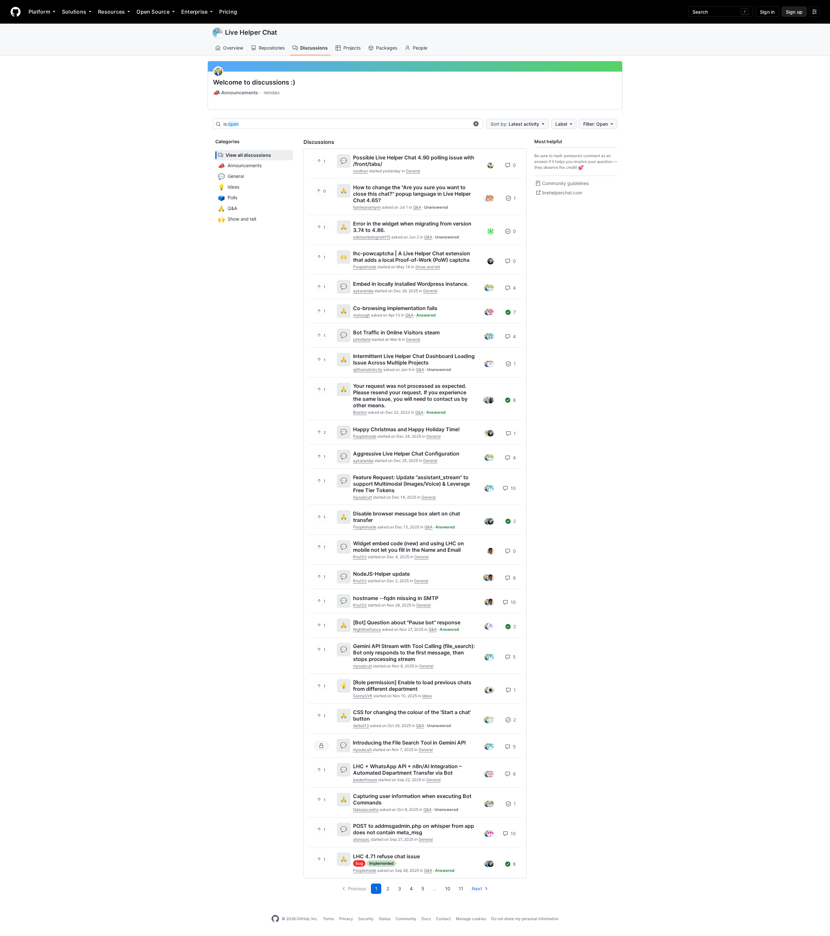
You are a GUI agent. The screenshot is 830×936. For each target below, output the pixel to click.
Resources (111, 11)
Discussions (314, 48)
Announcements (235, 92)
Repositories (272, 48)
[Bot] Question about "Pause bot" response (406, 622)
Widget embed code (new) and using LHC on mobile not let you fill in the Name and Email (408, 546)
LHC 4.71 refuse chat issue (386, 856)
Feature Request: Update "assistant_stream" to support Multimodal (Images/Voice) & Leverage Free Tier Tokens (411, 483)
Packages (386, 48)
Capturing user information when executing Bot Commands (412, 799)
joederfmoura (365, 779)
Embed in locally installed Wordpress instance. (410, 284)
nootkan (360, 170)
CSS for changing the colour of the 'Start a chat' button (412, 715)
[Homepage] (15, 11)
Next (477, 888)
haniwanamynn (367, 207)
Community (406, 918)
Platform (39, 11)
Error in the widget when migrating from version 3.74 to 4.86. (412, 226)
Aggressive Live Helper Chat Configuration (406, 453)
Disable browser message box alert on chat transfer (406, 516)
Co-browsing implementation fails (395, 308)
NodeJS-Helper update (381, 574)
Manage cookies (471, 918)
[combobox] (346, 124)
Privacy (346, 918)
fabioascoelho (366, 809)
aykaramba (363, 290)
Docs (426, 918)
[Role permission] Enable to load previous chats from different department (412, 685)
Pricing (228, 11)
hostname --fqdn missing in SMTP (395, 598)
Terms (328, 918)
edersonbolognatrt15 (371, 237)
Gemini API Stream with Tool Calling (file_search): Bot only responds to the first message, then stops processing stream (414, 652)
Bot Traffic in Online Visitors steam (396, 332)
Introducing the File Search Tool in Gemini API (409, 742)
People (420, 48)
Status (384, 918)
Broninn (360, 412)
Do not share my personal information (525, 918)
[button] (475, 124)
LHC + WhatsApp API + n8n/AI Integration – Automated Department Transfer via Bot (407, 769)
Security (366, 918)
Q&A (417, 207)
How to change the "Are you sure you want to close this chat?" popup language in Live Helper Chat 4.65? (412, 193)
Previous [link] (357, 888)
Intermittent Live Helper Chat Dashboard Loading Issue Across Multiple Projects (414, 359)
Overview (233, 48)
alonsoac (361, 839)
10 (512, 488)
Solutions (74, 11)
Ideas (427, 695)
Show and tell (427, 266)
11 (461, 888)
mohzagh (361, 315)
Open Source (153, 11)
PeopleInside (364, 266)
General (413, 170)
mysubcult (362, 497)
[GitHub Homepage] (275, 919)
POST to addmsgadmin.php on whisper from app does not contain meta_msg (413, 829)
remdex (272, 92)
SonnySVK (363, 695)
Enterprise (194, 11)
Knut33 (360, 556)
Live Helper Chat (251, 32)
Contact (443, 918)
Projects (352, 48)
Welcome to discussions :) (254, 82)
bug (359, 863)
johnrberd (361, 339)
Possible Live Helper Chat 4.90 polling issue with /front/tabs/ (413, 160)
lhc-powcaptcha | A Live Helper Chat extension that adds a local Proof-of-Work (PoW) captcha (411, 256)
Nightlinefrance (367, 629)
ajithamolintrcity (367, 369)
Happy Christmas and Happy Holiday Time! (406, 429)
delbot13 (361, 725)
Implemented (381, 863)
